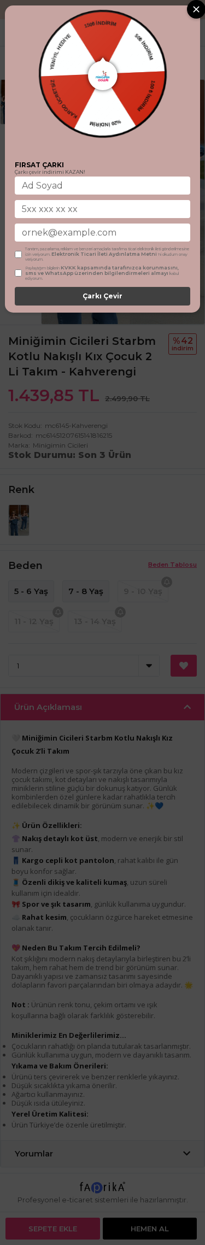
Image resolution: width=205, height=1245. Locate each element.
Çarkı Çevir (102, 296)
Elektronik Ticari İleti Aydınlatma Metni (104, 254)
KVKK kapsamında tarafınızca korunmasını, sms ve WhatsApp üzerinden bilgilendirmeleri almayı (102, 271)
